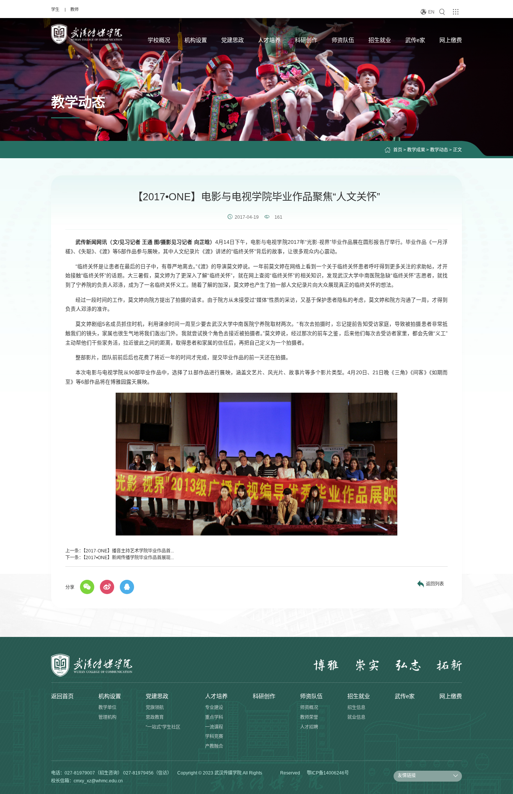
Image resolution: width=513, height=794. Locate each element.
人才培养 (269, 40)
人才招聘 (309, 727)
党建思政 (232, 40)
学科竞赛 (214, 736)
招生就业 (379, 40)
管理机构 (107, 717)
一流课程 (214, 727)
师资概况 (309, 707)
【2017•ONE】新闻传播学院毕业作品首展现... (128, 557)
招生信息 (356, 707)
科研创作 (306, 40)
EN (431, 12)
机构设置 (195, 40)
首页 (397, 150)
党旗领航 (155, 707)
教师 (74, 9)
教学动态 (439, 150)
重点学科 (214, 717)
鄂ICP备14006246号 (328, 773)
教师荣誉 (309, 717)
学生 (55, 9)
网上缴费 (450, 40)
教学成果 (416, 150)
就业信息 (356, 717)
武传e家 (415, 40)
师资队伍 (343, 40)
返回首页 (62, 696)
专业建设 (214, 707)
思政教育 (155, 717)
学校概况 (159, 40)
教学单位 (107, 707)
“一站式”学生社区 (163, 727)
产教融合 (214, 746)
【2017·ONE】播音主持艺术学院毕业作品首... (128, 551)
